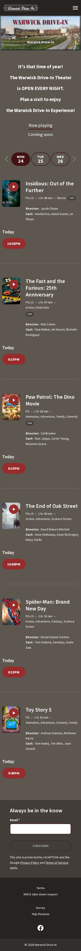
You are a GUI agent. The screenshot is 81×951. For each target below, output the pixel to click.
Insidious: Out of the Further (50, 187)
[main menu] (75, 7)
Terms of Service (56, 863)
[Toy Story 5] (11, 719)
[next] (76, 35)
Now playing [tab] (40, 125)
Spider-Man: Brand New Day (48, 605)
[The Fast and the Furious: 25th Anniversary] (11, 291)
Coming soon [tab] (40, 134)
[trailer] (13, 186)
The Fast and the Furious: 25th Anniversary (45, 288)
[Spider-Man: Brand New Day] (11, 611)
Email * (15, 820)
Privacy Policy (29, 863)
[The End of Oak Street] (11, 516)
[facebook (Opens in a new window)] (40, 927)
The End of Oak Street (52, 505)
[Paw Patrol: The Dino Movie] (11, 407)
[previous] (4, 35)
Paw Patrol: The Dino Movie (50, 400)
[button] (40, 33)
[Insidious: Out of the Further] (11, 193)
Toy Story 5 (39, 709)
